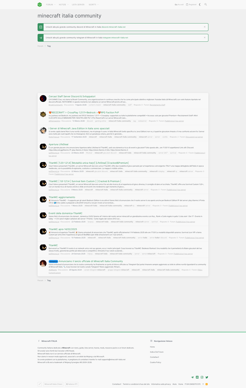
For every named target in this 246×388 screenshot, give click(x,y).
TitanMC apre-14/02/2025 (63, 229)
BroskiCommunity (56, 105)
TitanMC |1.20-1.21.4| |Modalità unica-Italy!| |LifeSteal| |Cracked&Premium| (89, 162)
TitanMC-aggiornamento (62, 197)
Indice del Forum (156, 352)
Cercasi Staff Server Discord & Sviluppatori (72, 96)
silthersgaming (54, 121)
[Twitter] (206, 377)
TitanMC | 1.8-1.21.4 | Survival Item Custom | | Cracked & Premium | (85, 181)
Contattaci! (154, 357)
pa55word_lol (54, 153)
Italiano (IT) (72, 384)
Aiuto (175, 384)
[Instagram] (202, 377)
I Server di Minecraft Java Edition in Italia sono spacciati (79, 128)
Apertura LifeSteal (58, 144)
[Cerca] (205, 4)
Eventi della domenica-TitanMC (65, 213)
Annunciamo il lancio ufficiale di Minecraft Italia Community (86, 261)
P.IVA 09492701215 (192, 384)
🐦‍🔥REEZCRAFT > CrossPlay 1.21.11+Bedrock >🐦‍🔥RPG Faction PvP (84, 112)
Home (152, 347)
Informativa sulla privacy (161, 384)
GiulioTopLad (54, 137)
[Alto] (203, 384)
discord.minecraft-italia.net (114, 27)
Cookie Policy (155, 362)
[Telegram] (192, 377)
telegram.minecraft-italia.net (115, 37)
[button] (55, 4)
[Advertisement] (123, 72)
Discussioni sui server (194, 137)
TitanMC (53, 245)
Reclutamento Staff (157, 105)
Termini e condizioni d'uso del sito (136, 384)
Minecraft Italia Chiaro (53, 384)
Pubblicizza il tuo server (174, 121)
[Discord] (197, 377)
